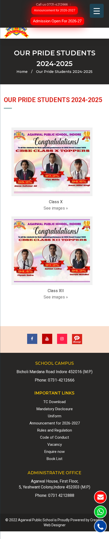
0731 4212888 (61, 495)
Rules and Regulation (54, 430)
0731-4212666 (61, 380)
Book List (54, 458)
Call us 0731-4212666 (52, 4)
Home (22, 71)
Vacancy (54, 444)
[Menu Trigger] (97, 11)
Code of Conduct (54, 437)
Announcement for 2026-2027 (54, 10)
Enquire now (54, 451)
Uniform (54, 416)
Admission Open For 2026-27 (57, 21)
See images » (56, 208)
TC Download (54, 402)
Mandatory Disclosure (55, 409)
